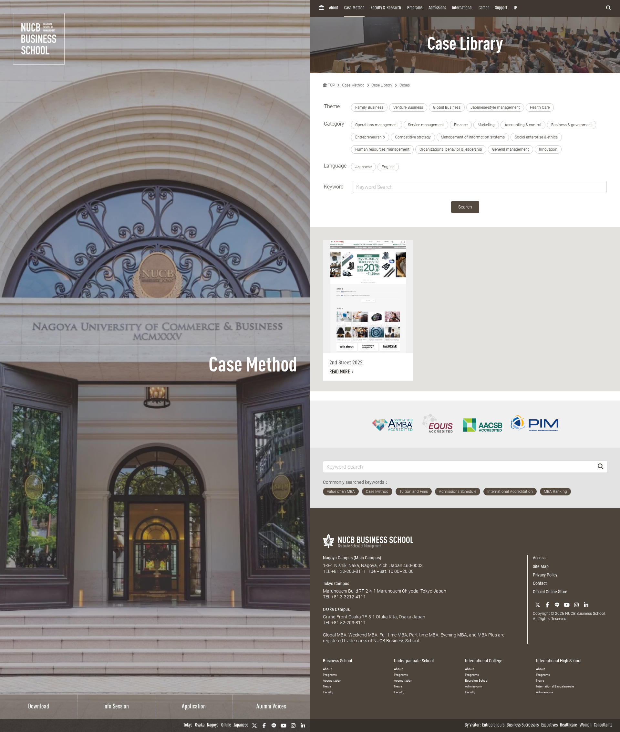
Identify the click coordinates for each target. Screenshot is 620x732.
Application (194, 707)
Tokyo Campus (336, 583)
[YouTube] (283, 725)
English (388, 167)
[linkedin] (303, 725)
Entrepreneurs (493, 725)
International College (483, 660)
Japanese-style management (495, 107)
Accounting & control (523, 125)
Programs (414, 8)
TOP (331, 85)
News (327, 686)
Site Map (541, 566)
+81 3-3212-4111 (348, 596)
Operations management (376, 125)
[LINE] (274, 725)
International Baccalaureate (555, 686)
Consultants (603, 725)
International (462, 8)
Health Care (540, 107)
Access (539, 557)
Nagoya (213, 725)
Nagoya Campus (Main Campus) (352, 557)
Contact (540, 583)
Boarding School (476, 680)
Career (484, 8)
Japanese (240, 725)
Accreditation (332, 680)
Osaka (200, 725)
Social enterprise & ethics (536, 137)
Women (586, 725)
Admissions (437, 8)
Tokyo (187, 725)
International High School (558, 660)
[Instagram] (293, 725)
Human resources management (382, 149)
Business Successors (523, 725)
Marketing (486, 125)
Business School (337, 660)
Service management (426, 125)
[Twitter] (254, 725)
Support (501, 8)
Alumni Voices (271, 707)
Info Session (116, 707)
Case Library (381, 85)
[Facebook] (264, 725)
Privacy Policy (545, 574)
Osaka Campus (336, 609)
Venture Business (408, 107)
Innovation (548, 149)
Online (226, 725)
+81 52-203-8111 (348, 571)
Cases (404, 85)
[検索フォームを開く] (609, 8)
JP (515, 8)
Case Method (354, 8)
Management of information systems (473, 137)
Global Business (446, 107)
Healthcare (568, 725)
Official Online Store (550, 591)
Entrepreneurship (370, 137)
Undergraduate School (414, 660)
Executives (549, 725)
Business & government (571, 125)
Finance (461, 125)
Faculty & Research (386, 8)
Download (38, 707)
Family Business (369, 107)
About (333, 8)
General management (510, 149)
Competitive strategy (413, 137)
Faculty (328, 692)
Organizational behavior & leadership (450, 149)
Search (465, 206)
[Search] (600, 466)
